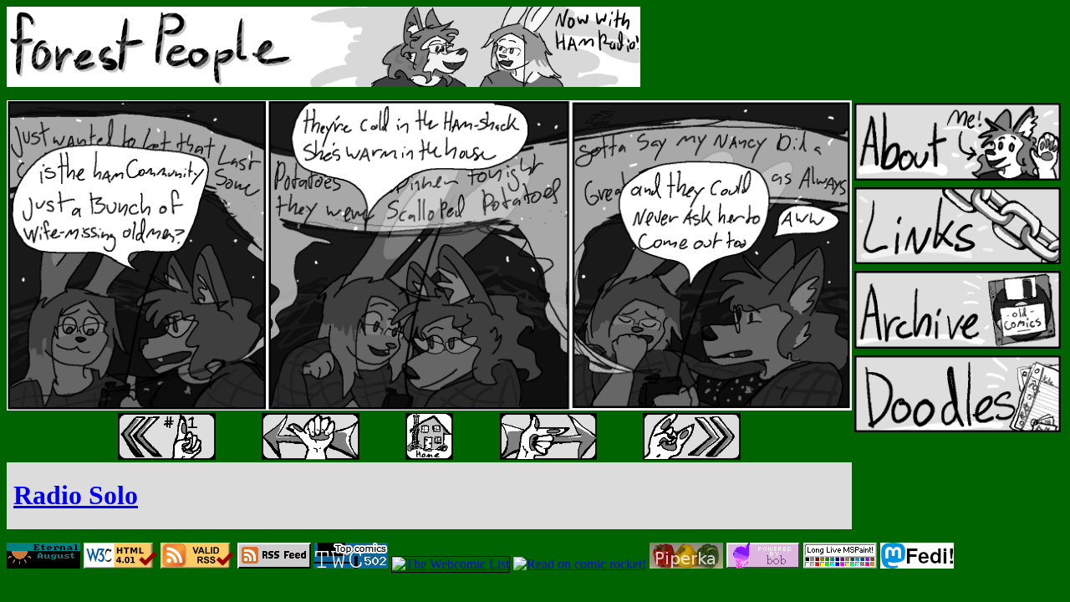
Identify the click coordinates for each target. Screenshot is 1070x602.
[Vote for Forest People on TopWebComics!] (351, 564)
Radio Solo (75, 495)
